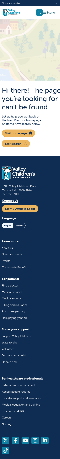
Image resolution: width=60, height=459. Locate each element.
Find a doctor (10, 285)
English (7, 225)
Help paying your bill (14, 318)
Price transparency (13, 311)
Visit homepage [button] (16, 133)
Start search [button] (13, 144)
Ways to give (10, 342)
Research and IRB (13, 411)
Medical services (12, 292)
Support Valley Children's (17, 336)
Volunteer (8, 349)
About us (7, 248)
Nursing (6, 424)
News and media (12, 254)
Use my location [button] (13, 3)
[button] (49, 12)
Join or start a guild (14, 355)
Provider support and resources (21, 398)
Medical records (12, 298)
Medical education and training (21, 404)
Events (6, 261)
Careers (6, 417)
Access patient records (16, 391)
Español (19, 225)
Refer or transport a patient (18, 385)
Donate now (9, 362)
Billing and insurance (15, 305)
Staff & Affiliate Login (20, 209)
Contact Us (10, 200)
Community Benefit (14, 267)
